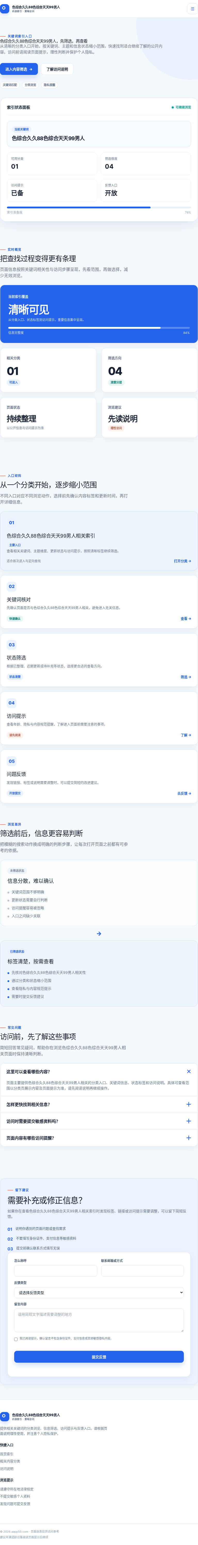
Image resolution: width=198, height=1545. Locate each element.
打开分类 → (182, 561)
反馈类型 (20, 1283)
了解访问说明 (57, 69)
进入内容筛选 (18, 69)
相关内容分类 (10, 1461)
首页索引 (6, 1454)
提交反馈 (99, 1357)
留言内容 (20, 1304)
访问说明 (6, 1468)
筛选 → (186, 677)
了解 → (186, 735)
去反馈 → (184, 793)
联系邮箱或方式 (112, 1261)
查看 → (186, 618)
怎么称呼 (20, 1261)
